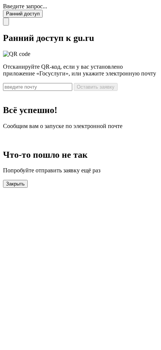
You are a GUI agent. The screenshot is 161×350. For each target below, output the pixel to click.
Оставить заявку (96, 87)
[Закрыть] (6, 22)
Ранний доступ (23, 14)
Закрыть (15, 184)
